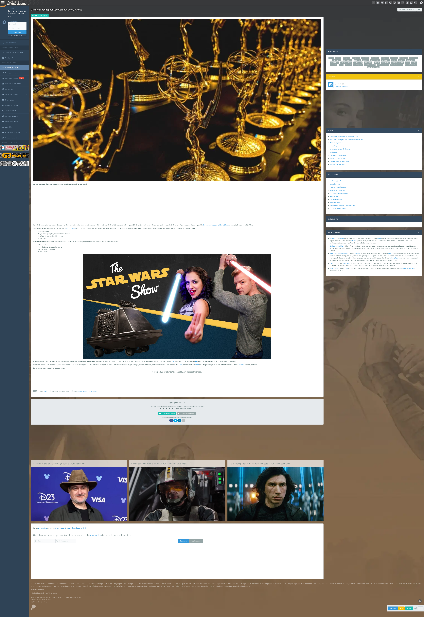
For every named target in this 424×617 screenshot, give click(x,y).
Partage (392, 608)
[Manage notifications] (420, 601)
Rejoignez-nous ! (75, 597)
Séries (414, 62)
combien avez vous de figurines (340, 149)
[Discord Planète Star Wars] (403, 2)
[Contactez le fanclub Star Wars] (411, 2)
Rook (197, 365)
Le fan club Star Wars (10, 47)
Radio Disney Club (38, 593)
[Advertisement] (176, 203)
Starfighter (358, 65)
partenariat (9, 142)
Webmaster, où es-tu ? (337, 143)
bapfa (78, 528)
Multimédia (334, 62)
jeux (72, 586)
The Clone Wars (383, 65)
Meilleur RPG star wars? (337, 164)
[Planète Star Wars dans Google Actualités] (407, 2)
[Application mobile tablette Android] (382, 2)
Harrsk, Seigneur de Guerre (338, 254)
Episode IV (375, 58)
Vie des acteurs (373, 67)
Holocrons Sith (335, 202)
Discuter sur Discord (169, 414)
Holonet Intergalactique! (338, 187)
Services (334, 65)
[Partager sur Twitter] (175, 420)
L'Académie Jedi (335, 184)
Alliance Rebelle (395, 258)
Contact (66, 597)
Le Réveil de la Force (172, 583)
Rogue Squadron (397, 62)
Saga (407, 62)
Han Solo (377, 583)
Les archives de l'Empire (338, 209)
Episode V (394, 58)
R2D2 (413, 583)
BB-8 (419, 583)
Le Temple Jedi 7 (335, 181)
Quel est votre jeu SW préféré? (340, 161)
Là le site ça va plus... (337, 146)
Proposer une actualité (406, 10)
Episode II (355, 58)
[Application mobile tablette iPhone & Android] (374, 2)
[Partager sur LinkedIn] (179, 420)
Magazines (410, 60)
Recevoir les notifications (39, 15)
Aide (401, 608)
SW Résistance (370, 65)
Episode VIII (337, 60)
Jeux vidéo (385, 60)
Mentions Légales (42, 597)
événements (122, 586)
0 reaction (94, 391)
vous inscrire (95, 535)
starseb (62, 528)
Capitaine (357, 254)
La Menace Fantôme (145, 583)
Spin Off (348, 65)
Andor (331, 58)
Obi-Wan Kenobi (346, 62)
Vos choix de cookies (56, 597)
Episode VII (413, 58)
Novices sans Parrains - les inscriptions (342, 206)
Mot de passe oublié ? (17, 35)
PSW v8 (33, 597)
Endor (390, 254)
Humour (365, 60)
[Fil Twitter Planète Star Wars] (395, 2)
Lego (77, 586)
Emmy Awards (82, 391)
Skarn (57, 528)
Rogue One (385, 62)
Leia (371, 583)
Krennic (241, 365)
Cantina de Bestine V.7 (337, 199)
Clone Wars (98, 586)
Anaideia (83, 528)
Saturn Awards (71, 228)
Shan (346, 269)
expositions (110, 586)
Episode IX (384, 58)
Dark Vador (394, 583)
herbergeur (333, 152)
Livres (394, 60)
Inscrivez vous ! (196, 541)
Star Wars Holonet (51, 593)
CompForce (334, 263)
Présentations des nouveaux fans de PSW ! (344, 137)
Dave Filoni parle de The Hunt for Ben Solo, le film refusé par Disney (260, 463)
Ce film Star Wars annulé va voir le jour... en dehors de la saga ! (159, 463)
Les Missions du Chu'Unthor (339, 193)
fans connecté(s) (341, 84)
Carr (173, 361)
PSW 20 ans (368, 62)
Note (408, 608)
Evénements (347, 60)
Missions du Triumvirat (337, 190)
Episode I (346, 58)
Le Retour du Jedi (309, 583)
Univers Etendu (410, 65)
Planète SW (358, 62)
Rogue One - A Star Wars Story (162, 586)
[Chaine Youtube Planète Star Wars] (399, 2)
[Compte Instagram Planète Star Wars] (390, 2)
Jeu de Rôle (375, 60)
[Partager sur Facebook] (171, 420)
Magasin (401, 60)
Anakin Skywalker (358, 583)
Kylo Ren (402, 583)
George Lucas (102, 583)
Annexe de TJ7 (334, 196)
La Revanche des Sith (233, 583)
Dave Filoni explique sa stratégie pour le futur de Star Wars (59, 463)
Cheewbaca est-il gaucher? (338, 155)
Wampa (332, 238)
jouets (67, 586)
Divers (338, 58)
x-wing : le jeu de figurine (338, 158)
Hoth (379, 238)
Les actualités (42, 528)
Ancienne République (408, 269)
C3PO (408, 583)
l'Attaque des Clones (208, 583)
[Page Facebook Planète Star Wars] (386, 2)
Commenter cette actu (188, 414)
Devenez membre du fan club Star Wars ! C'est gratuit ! (17, 14)
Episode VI (403, 58)
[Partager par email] (183, 420)
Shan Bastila (334, 269)
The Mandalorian (397, 65)
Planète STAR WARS (17, 3)
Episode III (365, 58)
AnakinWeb (61, 583)
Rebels (377, 62)
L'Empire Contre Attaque (283, 583)
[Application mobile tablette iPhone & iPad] (378, 2)
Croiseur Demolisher (336, 246)
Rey (196, 361)
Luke (367, 583)
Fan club (357, 60)
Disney (114, 583)
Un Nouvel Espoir (258, 583)
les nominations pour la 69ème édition (216, 225)
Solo (180, 365)
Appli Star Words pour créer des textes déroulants (346, 140)
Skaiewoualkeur (70, 528)
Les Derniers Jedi (232, 586)
